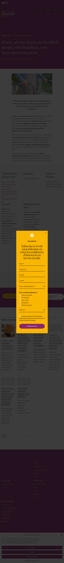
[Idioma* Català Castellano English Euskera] (32, 310)
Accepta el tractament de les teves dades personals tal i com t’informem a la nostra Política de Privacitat (31, 318)
